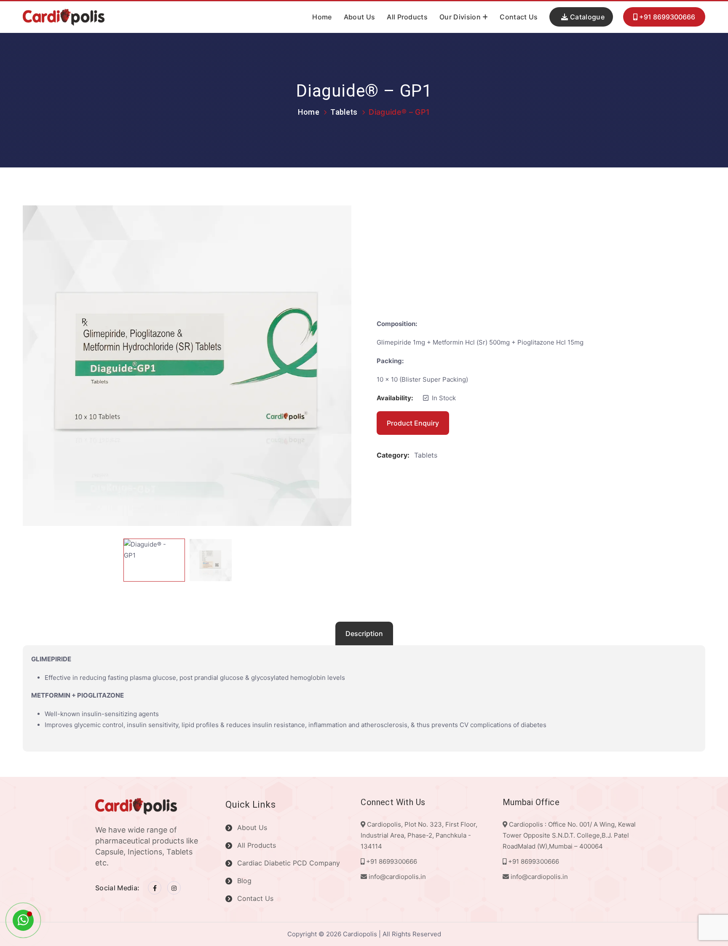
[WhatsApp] (23, 920)
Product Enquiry (413, 423)
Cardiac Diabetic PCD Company (288, 863)
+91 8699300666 (666, 17)
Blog (244, 880)
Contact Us (519, 17)
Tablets (344, 112)
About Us (359, 17)
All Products (407, 17)
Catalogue (586, 17)
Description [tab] (364, 633)
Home (322, 17)
